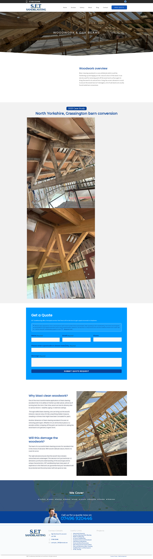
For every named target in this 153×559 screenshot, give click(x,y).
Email (67, 335)
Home (65, 7)
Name (37, 335)
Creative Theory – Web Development (118, 556)
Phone (96, 335)
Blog (97, 7)
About (90, 7)
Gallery (82, 7)
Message (38, 356)
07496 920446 (76, 518)
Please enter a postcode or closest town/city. (53, 346)
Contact (105, 7)
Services (73, 7)
